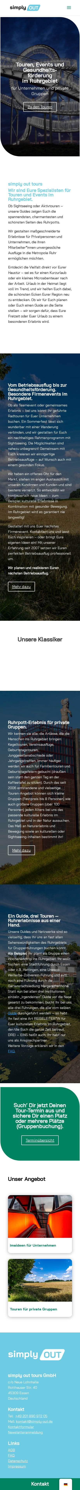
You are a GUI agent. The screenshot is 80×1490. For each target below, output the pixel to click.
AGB (11, 1450)
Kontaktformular (21, 1427)
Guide (12, 1013)
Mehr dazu (21, 586)
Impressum (17, 1466)
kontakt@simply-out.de (34, 1421)
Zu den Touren (40, 106)
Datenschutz (18, 1461)
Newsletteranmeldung (25, 1432)
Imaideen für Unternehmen (33, 1245)
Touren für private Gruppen (33, 1309)
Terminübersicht (40, 1140)
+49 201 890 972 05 (31, 1416)
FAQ (11, 1051)
